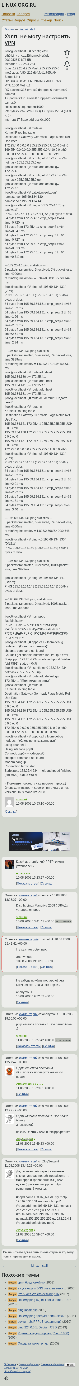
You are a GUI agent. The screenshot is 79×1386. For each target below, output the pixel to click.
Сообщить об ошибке (16, 1367)
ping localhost (27, 1310)
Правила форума (29, 1364)
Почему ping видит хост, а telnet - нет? (44, 1299)
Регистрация (54, 14)
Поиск (58, 20)
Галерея (23, 14)
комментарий (28, 895)
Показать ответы (29, 1046)
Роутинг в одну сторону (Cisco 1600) (43, 1333)
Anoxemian (24, 1084)
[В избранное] (67, 52)
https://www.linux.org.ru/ (17, 1371)
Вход (71, 14)
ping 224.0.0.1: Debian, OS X (37, 1327)
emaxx (20, 873)
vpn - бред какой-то (31, 1282)
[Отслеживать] (67, 64)
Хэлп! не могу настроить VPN (37, 39)
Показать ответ (27, 883)
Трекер (46, 20)
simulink (21, 799)
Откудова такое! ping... (33, 1343)
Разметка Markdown (52, 1364)
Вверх (70, 1364)
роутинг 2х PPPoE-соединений (40, 1321)
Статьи (7, 20)
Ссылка (10, 811)
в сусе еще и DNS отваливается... (42, 1288)
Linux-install (27, 29)
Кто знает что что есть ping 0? (38, 1294)
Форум (19, 20)
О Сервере (10, 1364)
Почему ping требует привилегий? (42, 1316)
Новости (8, 14)
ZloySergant (24, 1139)
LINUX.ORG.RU (19, 5)
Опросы (32, 20)
